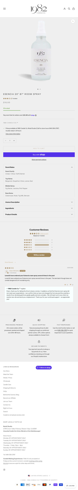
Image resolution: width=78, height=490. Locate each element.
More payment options (39, 160)
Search (5, 411)
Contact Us (6, 405)
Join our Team (7, 401)
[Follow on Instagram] (4, 470)
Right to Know (7, 408)
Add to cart (39, 148)
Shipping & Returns (9, 388)
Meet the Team (8, 374)
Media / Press (7, 378)
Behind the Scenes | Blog (11, 395)
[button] (7, 98)
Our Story (6, 371)
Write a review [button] (39, 255)
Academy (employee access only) (14, 415)
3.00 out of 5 (44, 234)
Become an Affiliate (9, 398)
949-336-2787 (62, 330)
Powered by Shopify (49, 480)
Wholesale (6, 381)
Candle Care (7, 384)
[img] (9, 268)
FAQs (5, 391)
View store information (13, 134)
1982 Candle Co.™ (10, 123)
